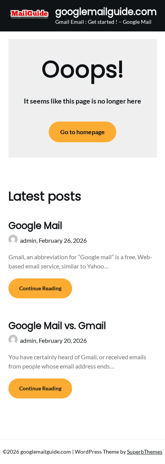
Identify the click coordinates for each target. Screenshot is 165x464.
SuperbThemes (144, 451)
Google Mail (35, 225)
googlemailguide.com (106, 12)
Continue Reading (40, 288)
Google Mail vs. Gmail (57, 325)
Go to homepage (82, 131)
